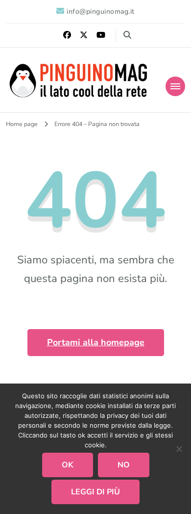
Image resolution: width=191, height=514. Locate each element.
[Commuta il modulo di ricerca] (127, 35)
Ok (67, 465)
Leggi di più (95, 492)
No (124, 465)
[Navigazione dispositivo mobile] (175, 86)
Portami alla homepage (95, 342)
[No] (179, 449)
